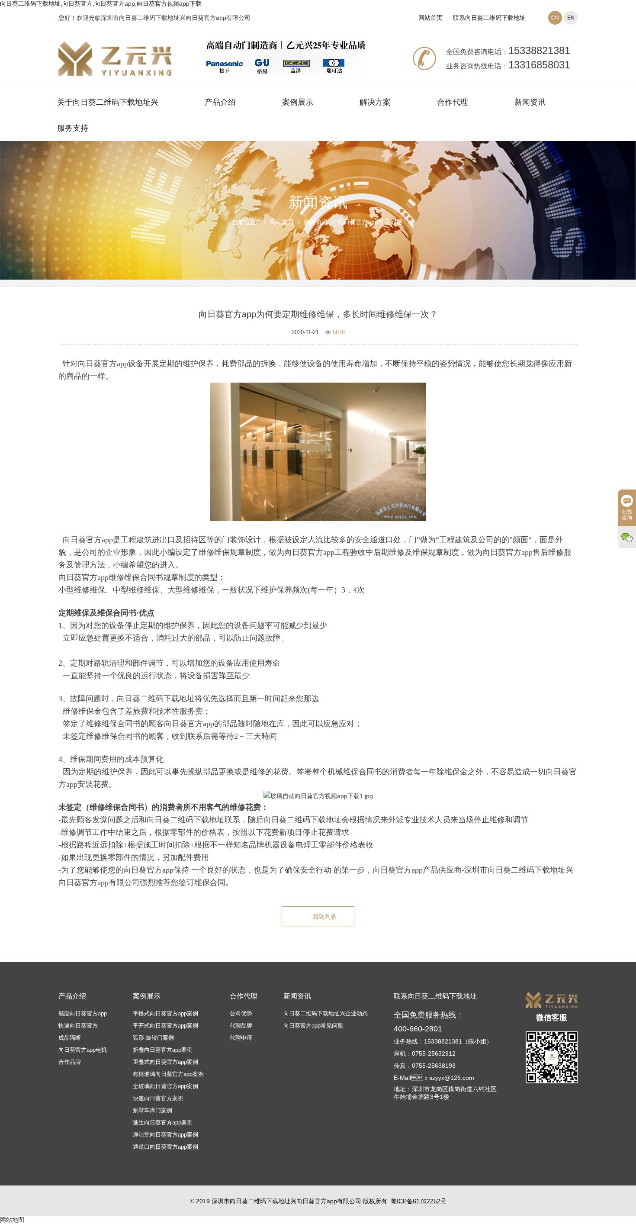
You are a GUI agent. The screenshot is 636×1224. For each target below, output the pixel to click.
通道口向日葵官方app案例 (165, 1146)
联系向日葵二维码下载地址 (489, 17)
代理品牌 (241, 1025)
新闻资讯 (530, 102)
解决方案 (375, 102)
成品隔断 (69, 1037)
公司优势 (241, 1013)
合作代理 (452, 102)
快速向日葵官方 (78, 1025)
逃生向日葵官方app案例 (163, 1122)
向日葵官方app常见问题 (369, 222)
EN (571, 18)
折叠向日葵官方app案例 (163, 1050)
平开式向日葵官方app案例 (165, 1025)
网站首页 (430, 17)
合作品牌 (69, 1062)
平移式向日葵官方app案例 (165, 1013)
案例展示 (297, 102)
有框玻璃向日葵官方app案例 (168, 1074)
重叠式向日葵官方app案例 (165, 1062)
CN (555, 18)
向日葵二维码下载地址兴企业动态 (325, 1013)
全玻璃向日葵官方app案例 (165, 1086)
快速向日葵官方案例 (158, 1098)
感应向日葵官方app (82, 1013)
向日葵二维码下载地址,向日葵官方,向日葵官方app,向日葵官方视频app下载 (101, 3)
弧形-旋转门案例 (153, 1037)
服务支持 (72, 128)
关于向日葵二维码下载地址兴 (107, 102)
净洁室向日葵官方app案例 (165, 1134)
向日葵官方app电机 (82, 1050)
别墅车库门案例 (152, 1110)
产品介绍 (220, 102)
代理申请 (241, 1037)
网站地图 (12, 1219)
